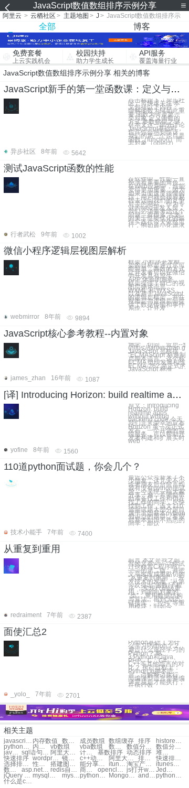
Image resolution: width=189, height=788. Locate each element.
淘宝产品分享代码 (141, 764)
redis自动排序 (64, 770)
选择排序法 (18, 764)
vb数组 (60, 747)
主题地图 (76, 15)
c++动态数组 (94, 758)
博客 (141, 26)
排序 (144, 741)
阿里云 (12, 15)
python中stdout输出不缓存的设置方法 (170, 776)
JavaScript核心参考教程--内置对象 (76, 333)
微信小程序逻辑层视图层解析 (65, 250)
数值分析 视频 (118, 747)
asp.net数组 (36, 770)
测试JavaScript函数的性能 (59, 168)
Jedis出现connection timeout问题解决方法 (165, 770)
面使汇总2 (25, 632)
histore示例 (170, 741)
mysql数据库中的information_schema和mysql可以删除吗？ (71, 776)
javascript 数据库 (13, 752)
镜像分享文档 (71, 758)
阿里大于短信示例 (64, 752)
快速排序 (16, 758)
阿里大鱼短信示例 (123, 758)
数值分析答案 (170, 747)
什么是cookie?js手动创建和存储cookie (18, 781)
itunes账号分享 (118, 764)
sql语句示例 (36, 752)
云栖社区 (43, 15)
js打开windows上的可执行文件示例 (141, 770)
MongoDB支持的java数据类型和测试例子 (123, 776)
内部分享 (41, 747)
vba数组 (91, 747)
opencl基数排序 (112, 770)
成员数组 (92, 741)
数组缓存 (121, 741)
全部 (47, 26)
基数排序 (110, 752)
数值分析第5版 (13, 770)
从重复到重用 (32, 549)
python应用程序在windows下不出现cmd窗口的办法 (94, 776)
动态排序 (139, 752)
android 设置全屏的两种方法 (147, 776)
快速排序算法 (170, 758)
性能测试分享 (41, 764)
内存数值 (45, 741)
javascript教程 (18, 741)
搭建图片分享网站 (64, 764)
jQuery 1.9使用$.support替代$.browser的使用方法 (18, 776)
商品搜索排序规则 (89, 770)
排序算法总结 (147, 758)
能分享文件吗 (94, 764)
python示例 (18, 747)
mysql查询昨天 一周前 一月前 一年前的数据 (47, 776)
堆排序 (165, 752)
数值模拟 (71, 741)
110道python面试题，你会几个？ (72, 466)
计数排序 (89, 752)
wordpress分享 (47, 758)
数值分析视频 (141, 747)
